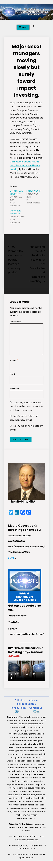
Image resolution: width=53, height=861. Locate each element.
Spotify (12, 628)
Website (14, 388)
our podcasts (24, 606)
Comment (16, 321)
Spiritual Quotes (26, 704)
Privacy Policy (18, 707)
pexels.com (32, 839)
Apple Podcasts (17, 615)
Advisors (33, 700)
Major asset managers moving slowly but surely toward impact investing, (25, 165)
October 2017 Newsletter (16, 192)
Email (13, 374)
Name (14, 360)
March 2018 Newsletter (15, 212)
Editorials (20, 700)
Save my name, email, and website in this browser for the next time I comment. (26, 406)
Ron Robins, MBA (23, 502)
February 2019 (33, 190)
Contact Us (35, 707)
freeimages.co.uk (26, 848)
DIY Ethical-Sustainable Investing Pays (25, 652)
